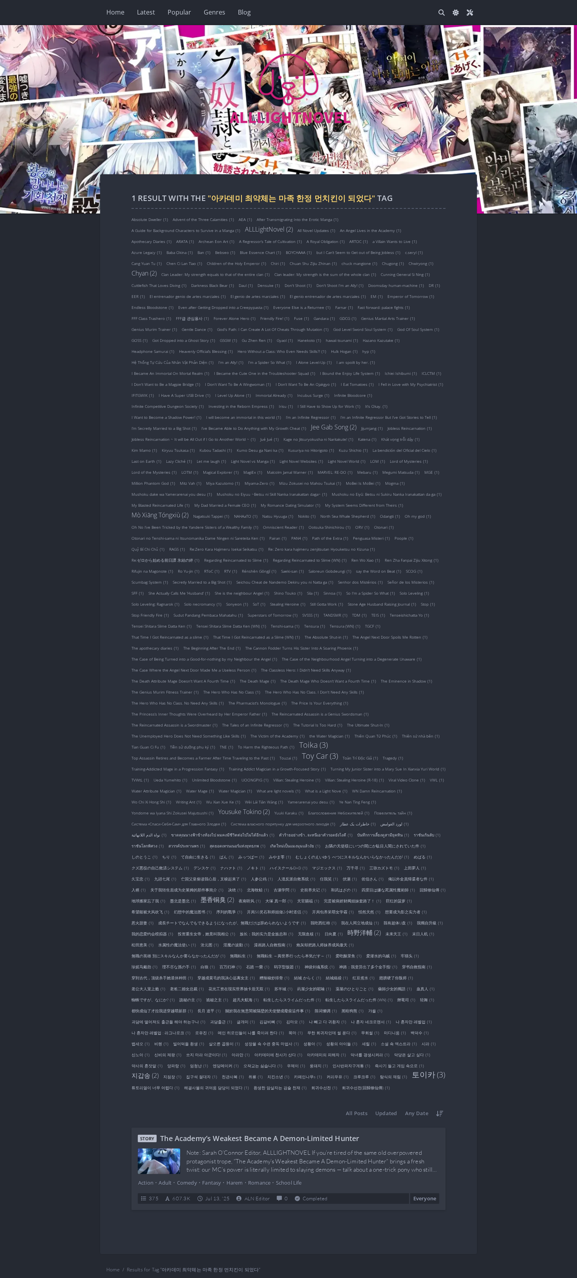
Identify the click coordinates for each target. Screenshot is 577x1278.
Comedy (187, 1182)
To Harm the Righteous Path (266, 746)
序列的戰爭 (229, 911)
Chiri (278, 263)
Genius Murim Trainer (154, 329)
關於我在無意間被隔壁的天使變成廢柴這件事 (267, 1010)
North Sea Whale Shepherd (347, 515)
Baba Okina (179, 252)
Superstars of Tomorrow (273, 614)
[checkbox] (456, 12)
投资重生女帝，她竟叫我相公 (206, 933)
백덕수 (420, 1032)
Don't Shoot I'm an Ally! (339, 285)
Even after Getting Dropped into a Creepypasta (223, 307)
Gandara (324, 318)
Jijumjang (372, 427)
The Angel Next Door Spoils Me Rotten (389, 636)
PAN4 (299, 537)
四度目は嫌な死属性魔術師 (388, 889)
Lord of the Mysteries (154, 471)
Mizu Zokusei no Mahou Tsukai (310, 482)
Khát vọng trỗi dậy (400, 438)
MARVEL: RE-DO (335, 471)
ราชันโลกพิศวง (147, 845)
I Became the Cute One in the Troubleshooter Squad (264, 373)
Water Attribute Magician (156, 790)
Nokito (307, 515)
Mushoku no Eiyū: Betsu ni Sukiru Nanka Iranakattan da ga (387, 493)
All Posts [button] (356, 1113)
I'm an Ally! (230, 362)
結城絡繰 (337, 977)
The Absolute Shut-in (326, 636)
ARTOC (358, 241)
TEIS (378, 614)
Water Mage (200, 790)
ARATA (185, 241)
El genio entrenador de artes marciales (328, 296)
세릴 (369, 1043)
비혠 (161, 1043)
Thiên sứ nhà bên (421, 735)
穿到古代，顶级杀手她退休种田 (162, 977)
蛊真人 (425, 988)
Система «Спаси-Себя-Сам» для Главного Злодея (178, 823)
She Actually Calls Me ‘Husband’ (179, 592)
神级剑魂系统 (319, 966)
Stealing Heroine (287, 603)
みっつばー (251, 856)
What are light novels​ (278, 790)
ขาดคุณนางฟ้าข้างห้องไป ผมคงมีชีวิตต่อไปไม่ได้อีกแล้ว (222, 834)
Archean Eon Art (216, 241)
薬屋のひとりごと (354, 988)
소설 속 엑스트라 (399, 1043)
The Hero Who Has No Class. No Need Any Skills (177, 702)
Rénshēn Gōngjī (259, 570)
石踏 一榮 (257, 966)
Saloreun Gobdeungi (330, 570)
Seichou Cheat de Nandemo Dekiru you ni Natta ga (284, 581)
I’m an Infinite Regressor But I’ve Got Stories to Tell (388, 416)
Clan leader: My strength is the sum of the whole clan (325, 274)
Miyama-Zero (259, 482)
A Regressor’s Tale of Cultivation (270, 241)
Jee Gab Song (333, 426)
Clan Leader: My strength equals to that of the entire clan (215, 274)
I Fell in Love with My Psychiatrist (410, 384)
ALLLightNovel (269, 228)
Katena (367, 438)
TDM (359, 614)
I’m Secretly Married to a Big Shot (164, 427)
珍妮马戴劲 (144, 966)
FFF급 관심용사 (192, 318)
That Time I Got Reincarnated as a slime (169, 636)
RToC (211, 570)
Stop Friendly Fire (150, 614)
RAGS (177, 548)
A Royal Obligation (326, 241)
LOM (377, 460)
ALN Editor (257, 1198)
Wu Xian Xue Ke (223, 801)
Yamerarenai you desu (311, 801)
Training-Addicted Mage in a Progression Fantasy (177, 768)
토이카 (428, 1075)
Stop (428, 603)
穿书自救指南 (417, 966)
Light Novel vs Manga (253, 460)
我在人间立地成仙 (360, 922)
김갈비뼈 (270, 1021)
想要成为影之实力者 (406, 911)
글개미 (246, 1021)
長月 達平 (209, 1010)
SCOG (414, 570)
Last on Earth (146, 460)
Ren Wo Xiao (365, 559)
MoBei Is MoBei (363, 482)
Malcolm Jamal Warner (290, 471)
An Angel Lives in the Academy (370, 230)
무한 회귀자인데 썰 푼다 (331, 1032)
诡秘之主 (217, 999)
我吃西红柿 (323, 922)
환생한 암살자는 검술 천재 (280, 1087)
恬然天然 (369, 911)
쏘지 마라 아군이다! (206, 1054)
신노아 (140, 1054)
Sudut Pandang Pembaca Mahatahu (208, 614)
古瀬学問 (285, 889)
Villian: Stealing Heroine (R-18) (354, 779)
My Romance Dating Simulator (290, 504)
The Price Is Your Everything (319, 702)
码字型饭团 (287, 966)
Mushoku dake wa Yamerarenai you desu (171, 493)
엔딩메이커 (226, 1065)
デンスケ (204, 867)
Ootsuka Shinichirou (330, 526)
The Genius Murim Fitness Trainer (165, 691)
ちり (169, 856)
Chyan (144, 272)
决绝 (235, 889)
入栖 (138, 889)
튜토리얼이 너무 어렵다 (155, 1087)
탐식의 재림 (393, 1076)
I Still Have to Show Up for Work (329, 405)
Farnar (344, 307)
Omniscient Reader (283, 526)
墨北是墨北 (183, 900)
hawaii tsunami (342, 340)
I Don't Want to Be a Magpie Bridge (165, 384)
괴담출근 (221, 1021)
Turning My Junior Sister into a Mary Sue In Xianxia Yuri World (388, 768)
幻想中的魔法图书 (193, 911)
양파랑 (176, 1065)
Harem (234, 1182)
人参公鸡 (262, 878)
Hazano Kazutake (381, 340)
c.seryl (414, 252)
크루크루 (364, 1076)
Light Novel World (346, 460)
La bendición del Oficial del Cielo (404, 449)
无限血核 (309, 933)
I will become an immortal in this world (243, 416)
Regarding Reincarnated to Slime (236, 559)
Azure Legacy (146, 252)
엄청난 (199, 1065)
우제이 (296, 1065)
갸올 (375, 1010)
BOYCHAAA (299, 252)
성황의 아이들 (341, 1043)
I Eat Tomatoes (357, 384)
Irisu (286, 405)
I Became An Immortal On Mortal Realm (170, 373)
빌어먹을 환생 (188, 1043)
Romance (259, 1182)
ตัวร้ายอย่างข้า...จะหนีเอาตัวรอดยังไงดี (315, 834)
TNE (226, 746)
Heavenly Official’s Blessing (206, 351)
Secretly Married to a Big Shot (202, 581)
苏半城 (283, 988)
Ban (203, 252)
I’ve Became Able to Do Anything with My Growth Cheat (253, 427)
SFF (137, 592)
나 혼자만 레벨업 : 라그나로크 (160, 1032)
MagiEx (252, 471)
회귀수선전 (324, 1087)
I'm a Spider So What (269, 362)
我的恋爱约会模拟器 (152, 933)
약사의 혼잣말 (147, 1065)
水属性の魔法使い (177, 944)
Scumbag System (149, 581)
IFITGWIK (142, 395)
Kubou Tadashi (215, 449)
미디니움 (395, 1032)
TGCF (372, 625)
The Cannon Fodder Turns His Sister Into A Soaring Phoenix (301, 647)
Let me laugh (211, 460)
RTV (230, 570)
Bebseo (225, 252)
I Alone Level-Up (314, 362)
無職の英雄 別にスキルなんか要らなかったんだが (178, 955)
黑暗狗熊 (352, 1010)
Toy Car (320, 756)
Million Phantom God (153, 482)
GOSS (139, 340)
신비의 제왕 (167, 1054)
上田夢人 (415, 867)
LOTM (189, 471)
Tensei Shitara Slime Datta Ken (161, 625)
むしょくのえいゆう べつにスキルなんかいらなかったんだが (352, 856)
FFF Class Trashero (151, 318)
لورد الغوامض (394, 823)
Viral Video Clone (407, 779)
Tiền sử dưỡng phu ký (192, 746)
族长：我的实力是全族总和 (266, 933)
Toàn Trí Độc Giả (360, 757)
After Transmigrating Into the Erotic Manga (297, 219)
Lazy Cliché (179, 460)
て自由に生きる (198, 856)
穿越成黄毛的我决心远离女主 (226, 977)
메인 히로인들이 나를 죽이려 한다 (251, 1032)
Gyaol (285, 340)
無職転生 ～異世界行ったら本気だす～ (294, 955)
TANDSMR (335, 614)
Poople (403, 537)
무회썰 (370, 1032)
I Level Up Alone (233, 395)
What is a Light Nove (326, 790)
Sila (313, 592)
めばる (423, 856)
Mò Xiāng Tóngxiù (159, 514)
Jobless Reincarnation (409, 427)
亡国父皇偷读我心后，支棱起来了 (213, 878)
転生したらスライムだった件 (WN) (359, 999)
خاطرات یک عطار (358, 823)
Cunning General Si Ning (405, 274)
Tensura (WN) (345, 625)
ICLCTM (431, 373)
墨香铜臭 (217, 899)
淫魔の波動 (236, 944)
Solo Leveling (414, 592)
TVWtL (140, 779)
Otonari (384, 526)
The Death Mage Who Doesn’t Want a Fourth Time (328, 680)
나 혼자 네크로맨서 (371, 1021)
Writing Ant (188, 801)
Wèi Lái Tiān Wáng (264, 801)
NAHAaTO (245, 515)
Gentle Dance (197, 329)
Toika (313, 745)
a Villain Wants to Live (394, 241)
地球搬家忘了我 (148, 900)
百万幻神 (230, 966)
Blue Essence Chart (260, 252)
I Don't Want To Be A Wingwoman (238, 384)
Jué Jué (269, 438)
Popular (179, 12)
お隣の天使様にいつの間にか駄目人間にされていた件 (375, 845)
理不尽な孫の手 (179, 966)
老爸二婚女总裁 (187, 988)
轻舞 (427, 999)
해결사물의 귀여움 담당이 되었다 (216, 1087)
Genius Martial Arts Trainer (388, 318)
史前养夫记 (313, 889)
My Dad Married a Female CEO (225, 504)
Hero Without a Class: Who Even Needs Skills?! (281, 351)
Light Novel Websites (301, 460)
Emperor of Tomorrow (410, 296)
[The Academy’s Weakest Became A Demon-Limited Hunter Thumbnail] (159, 1161)
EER (138, 296)
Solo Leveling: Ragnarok (155, 603)
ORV (362, 526)
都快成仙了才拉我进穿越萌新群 (162, 1010)
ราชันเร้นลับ (427, 834)
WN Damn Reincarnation (377, 790)
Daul (246, 285)
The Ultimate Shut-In (368, 724)
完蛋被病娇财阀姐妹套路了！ (352, 900)
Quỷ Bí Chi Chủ (147, 548)
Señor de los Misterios (410, 581)
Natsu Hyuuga (277, 515)
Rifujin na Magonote (152, 570)
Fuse (301, 318)
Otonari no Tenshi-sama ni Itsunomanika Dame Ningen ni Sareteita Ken (198, 537)
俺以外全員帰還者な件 (411, 878)
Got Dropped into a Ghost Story (183, 340)
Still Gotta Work (326, 603)
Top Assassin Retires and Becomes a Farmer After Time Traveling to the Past (203, 757)
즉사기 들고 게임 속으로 (399, 1065)
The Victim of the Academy (277, 735)
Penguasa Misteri (371, 537)
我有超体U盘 (397, 922)
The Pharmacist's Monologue (257, 702)
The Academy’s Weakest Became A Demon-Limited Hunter (259, 1138)
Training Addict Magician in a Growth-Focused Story (277, 768)
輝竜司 (406, 999)
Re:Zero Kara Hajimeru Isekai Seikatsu (226, 548)
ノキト (256, 867)
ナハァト (231, 867)
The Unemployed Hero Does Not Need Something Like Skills (188, 735)
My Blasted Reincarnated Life (160, 504)
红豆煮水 (363, 977)
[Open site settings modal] (470, 12)
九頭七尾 (165, 878)
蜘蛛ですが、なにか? (153, 999)
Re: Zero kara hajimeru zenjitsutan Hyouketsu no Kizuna (321, 548)
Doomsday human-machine (396, 285)
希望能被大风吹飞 (150, 911)
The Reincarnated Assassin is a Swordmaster (174, 724)
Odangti (390, 515)
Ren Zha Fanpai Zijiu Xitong (411, 559)
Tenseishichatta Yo (409, 614)
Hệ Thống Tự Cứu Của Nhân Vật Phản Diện (172, 362)
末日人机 (423, 933)
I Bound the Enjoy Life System (350, 373)
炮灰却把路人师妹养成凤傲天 (325, 944)
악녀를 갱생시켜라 (370, 1054)
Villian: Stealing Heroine (296, 779)
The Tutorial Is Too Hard (317, 724)
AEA (245, 219)
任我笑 (329, 878)
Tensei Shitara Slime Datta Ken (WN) (231, 625)
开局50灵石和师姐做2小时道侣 (277, 911)
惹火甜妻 (142, 922)
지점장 (172, 1076)
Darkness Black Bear (212, 285)
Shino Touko (288, 592)
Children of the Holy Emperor (236, 263)
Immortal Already (274, 395)
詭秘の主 (190, 999)
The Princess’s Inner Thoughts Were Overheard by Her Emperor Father (199, 713)
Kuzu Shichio (353, 449)
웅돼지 (319, 1065)
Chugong (393, 263)
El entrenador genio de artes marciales (188, 296)
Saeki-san (292, 570)
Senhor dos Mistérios (360, 581)
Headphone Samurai (152, 351)
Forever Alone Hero (235, 318)
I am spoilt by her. (355, 362)
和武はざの (344, 889)
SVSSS (310, 614)
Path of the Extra (330, 537)
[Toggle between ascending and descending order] (440, 1113)
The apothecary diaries (155, 647)
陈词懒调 (326, 1010)
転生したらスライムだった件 (292, 999)
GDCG (348, 318)
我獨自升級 (430, 922)
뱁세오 (140, 1043)
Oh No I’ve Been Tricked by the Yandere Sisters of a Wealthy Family (194, 526)
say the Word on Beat (378, 570)
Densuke (268, 285)
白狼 (208, 966)
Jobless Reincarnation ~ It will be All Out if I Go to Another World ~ (193, 438)
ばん (226, 856)
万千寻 (356, 867)
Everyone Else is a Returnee (301, 307)
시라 (429, 1043)
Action (145, 1182)
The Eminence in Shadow (406, 680)
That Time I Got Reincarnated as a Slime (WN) (256, 636)
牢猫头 (410, 955)
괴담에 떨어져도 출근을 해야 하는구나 (168, 1021)
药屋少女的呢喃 (314, 988)
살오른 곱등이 (224, 1043)
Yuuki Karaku (288, 812)
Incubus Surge (313, 395)
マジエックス (327, 867)
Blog (244, 12)
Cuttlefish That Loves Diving (158, 285)
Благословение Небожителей (338, 812)
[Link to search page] (442, 12)
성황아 (312, 1043)
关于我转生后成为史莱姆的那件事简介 (186, 889)
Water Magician (235, 790)
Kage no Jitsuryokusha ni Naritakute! (318, 438)
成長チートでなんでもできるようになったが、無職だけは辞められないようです (232, 922)
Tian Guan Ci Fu (148, 746)
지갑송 (145, 1075)
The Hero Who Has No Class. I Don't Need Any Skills (314, 691)
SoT (259, 603)
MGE (431, 471)
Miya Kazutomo (223, 482)
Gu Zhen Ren (257, 340)
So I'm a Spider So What (370, 592)
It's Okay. (376, 405)
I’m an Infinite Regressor (311, 416)
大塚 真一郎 (278, 900)
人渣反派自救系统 (296, 878)
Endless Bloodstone (152, 307)
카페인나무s (308, 1076)
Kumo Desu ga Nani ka (260, 449)
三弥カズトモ (384, 867)
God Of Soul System (418, 329)
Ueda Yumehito (170, 779)
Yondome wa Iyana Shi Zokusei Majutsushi (172, 812)
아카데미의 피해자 (326, 1054)
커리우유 (338, 1076)
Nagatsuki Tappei (211, 515)
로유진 (204, 1032)
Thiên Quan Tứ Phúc (375, 735)
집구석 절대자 (201, 1076)
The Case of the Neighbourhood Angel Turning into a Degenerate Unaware (352, 658)
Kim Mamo (144, 449)
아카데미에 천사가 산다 (278, 1054)
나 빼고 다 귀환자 (327, 1021)
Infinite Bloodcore (353, 395)
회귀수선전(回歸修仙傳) (366, 1087)
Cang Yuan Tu (146, 263)
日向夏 (334, 933)
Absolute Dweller (149, 219)
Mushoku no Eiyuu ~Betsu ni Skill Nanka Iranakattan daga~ (272, 493)
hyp (368, 351)
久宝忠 (140, 878)
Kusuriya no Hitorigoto (311, 449)
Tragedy (393, 757)
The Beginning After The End (212, 647)
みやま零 (280, 856)
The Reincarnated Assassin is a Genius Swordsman (320, 713)
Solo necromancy (202, 603)
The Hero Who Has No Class (231, 691)
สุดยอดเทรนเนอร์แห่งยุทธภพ (237, 845)
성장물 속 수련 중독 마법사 (272, 1043)
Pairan (278, 537)
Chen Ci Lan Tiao (184, 263)
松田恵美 (142, 944)
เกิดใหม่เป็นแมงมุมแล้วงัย (295, 845)
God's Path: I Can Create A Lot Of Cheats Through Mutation (273, 329)
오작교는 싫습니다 (262, 1065)
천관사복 (233, 1076)
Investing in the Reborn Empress (241, 405)
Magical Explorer (221, 471)
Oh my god (418, 515)
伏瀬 (350, 878)
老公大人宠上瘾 (148, 988)
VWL (437, 779)
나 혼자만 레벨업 (414, 1021)
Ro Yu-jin (188, 570)
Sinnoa (332, 592)
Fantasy (211, 1182)
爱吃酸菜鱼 (349, 955)
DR (434, 285)
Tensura (314, 625)
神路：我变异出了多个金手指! (368, 966)
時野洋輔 (364, 932)
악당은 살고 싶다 (412, 1054)
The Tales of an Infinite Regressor (255, 724)
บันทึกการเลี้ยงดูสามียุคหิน (383, 834)
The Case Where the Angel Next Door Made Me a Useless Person (193, 669)
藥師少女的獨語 (395, 988)
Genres (214, 12)
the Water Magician (329, 735)
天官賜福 (308, 900)
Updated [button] (386, 1113)
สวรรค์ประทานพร (186, 845)
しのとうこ (144, 856)
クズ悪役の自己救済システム (160, 867)
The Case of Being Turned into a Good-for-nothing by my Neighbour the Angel (204, 658)
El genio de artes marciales (257, 296)
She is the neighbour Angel (242, 592)
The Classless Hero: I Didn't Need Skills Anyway (306, 669)
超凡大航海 (246, 999)
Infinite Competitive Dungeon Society (167, 405)
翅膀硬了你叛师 (396, 977)
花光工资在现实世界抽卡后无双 (239, 988)
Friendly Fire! (274, 318)
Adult (165, 1182)
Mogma (395, 482)
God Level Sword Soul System (363, 329)
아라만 (241, 1054)
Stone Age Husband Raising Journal (382, 603)
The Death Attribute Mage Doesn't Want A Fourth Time (183, 680)
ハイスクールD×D (288, 867)
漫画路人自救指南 (273, 944)
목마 (295, 1032)
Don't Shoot (298, 285)
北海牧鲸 (258, 889)
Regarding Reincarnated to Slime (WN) (310, 559)
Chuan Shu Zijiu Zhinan (313, 263)
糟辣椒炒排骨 (274, 977)
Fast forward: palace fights (384, 307)
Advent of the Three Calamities (203, 219)
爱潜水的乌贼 (381, 955)
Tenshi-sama (285, 625)
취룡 (255, 1076)
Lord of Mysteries (409, 460)
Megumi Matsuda (401, 471)
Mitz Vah (190, 482)
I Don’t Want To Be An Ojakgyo (306, 384)
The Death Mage (258, 680)
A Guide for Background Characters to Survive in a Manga (185, 230)
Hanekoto (309, 340)
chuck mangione (359, 263)
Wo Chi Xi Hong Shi (151, 801)
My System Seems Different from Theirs (364, 504)
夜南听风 (250, 900)
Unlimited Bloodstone (214, 779)
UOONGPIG (254, 779)
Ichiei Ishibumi (401, 373)
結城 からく (307, 977)
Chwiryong (421, 263)
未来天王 (396, 933)
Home (115, 12)
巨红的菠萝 (399, 900)
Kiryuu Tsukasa (178, 449)
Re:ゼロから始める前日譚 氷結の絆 (165, 559)
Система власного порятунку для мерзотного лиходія (283, 823)
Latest (146, 12)
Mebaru (367, 471)
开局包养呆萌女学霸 (333, 911)
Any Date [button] (416, 1113)
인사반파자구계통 (351, 1065)
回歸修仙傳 (433, 889)
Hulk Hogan (344, 351)
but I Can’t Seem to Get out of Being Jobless (358, 252)
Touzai (288, 757)
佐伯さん (372, 878)
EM (377, 296)
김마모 (295, 1021)
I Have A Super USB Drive (184, 395)
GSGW (228, 340)
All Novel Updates (316, 230)
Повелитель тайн (393, 812)
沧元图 (210, 944)
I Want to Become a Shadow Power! (166, 416)
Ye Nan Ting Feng (357, 801)
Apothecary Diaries (151, 241)
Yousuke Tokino (244, 811)
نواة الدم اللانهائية (148, 834)
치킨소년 (278, 1076)
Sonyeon (237, 603)
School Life (289, 1182)
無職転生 (241, 955)
